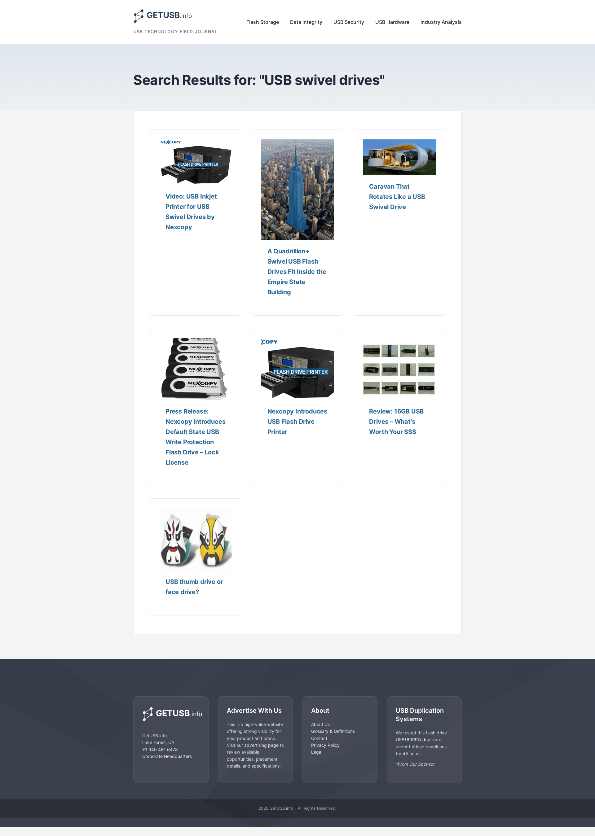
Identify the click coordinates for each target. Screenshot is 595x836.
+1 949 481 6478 (160, 749)
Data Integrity (306, 22)
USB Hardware (392, 22)
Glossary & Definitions (333, 731)
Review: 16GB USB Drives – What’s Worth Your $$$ (396, 422)
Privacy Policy (325, 745)
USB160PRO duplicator (419, 739)
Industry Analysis (441, 22)
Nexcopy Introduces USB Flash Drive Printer (297, 422)
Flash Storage (262, 22)
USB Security (348, 22)
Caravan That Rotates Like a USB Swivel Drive (397, 197)
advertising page (261, 745)
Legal (316, 752)
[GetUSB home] (171, 714)
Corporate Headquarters (167, 756)
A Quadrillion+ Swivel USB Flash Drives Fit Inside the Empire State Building (296, 271)
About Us (320, 724)
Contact (319, 738)
